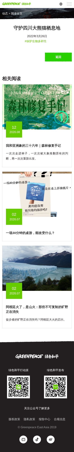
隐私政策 (29, 419)
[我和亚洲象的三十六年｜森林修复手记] (37, 106)
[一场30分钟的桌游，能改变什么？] (37, 194)
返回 (58, 56)
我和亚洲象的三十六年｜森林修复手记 (33, 145)
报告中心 (44, 419)
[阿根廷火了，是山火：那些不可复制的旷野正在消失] (37, 268)
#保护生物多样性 (36, 41)
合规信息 (59, 419)
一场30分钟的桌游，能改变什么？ (30, 233)
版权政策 (14, 419)
